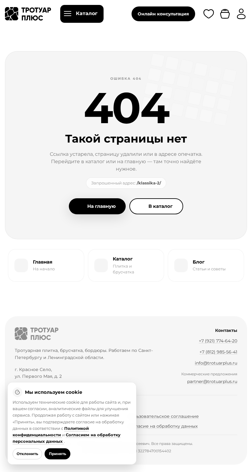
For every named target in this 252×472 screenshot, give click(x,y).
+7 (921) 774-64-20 (218, 341)
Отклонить (27, 453)
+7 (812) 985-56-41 (218, 352)
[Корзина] (225, 14)
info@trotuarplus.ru (216, 363)
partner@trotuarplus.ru (212, 381)
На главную (101, 206)
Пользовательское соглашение (163, 416)
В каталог (160, 206)
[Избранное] (209, 14)
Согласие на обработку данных (162, 426)
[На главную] (36, 333)
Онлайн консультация (163, 14)
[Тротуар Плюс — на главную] (28, 14)
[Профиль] (241, 14)
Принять (57, 453)
